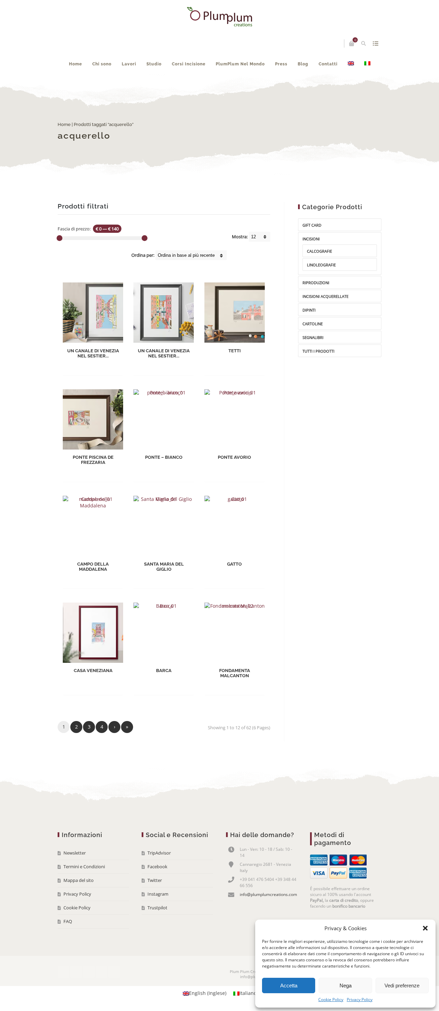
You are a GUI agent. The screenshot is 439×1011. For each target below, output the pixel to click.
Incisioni (311, 238)
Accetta (288, 985)
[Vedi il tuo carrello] (351, 43)
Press (281, 64)
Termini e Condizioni (84, 866)
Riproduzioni (315, 282)
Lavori (129, 64)
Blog (303, 64)
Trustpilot (157, 908)
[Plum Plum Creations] (219, 16)
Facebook (157, 866)
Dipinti (309, 310)
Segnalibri (312, 337)
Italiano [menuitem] (248, 993)
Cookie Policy (330, 999)
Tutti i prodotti (318, 351)
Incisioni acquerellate (325, 296)
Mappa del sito (78, 880)
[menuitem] (351, 64)
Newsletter (74, 853)
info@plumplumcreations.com (268, 894)
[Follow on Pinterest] (114, 972)
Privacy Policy (359, 999)
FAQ (67, 921)
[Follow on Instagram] (101, 972)
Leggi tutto (87, 365)
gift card (311, 225)
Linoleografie (321, 264)
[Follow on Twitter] (76, 972)
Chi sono (101, 64)
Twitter (154, 880)
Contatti (328, 64)
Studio (154, 64)
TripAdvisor (159, 853)
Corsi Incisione (188, 64)
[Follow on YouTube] (89, 972)
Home (75, 64)
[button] (425, 928)
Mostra (375, 43)
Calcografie (319, 251)
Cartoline (312, 323)
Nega (346, 985)
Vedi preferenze (401, 985)
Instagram (157, 894)
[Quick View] (109, 365)
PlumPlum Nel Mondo (240, 64)
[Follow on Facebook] (63, 972)
